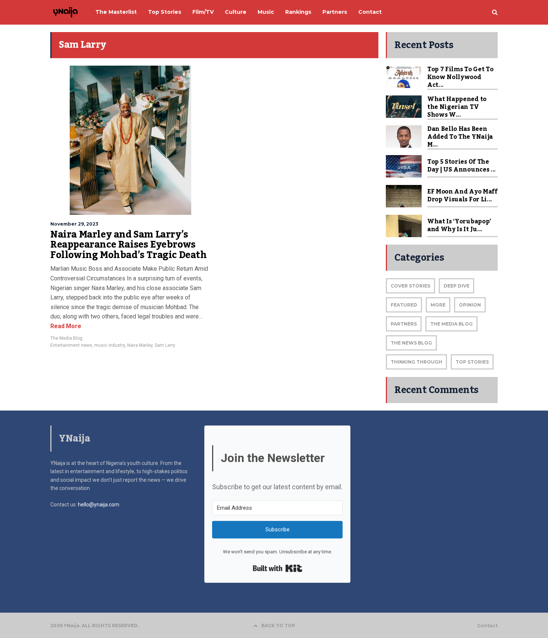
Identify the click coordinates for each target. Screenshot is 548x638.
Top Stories (472, 362)
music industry (109, 345)
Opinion (470, 305)
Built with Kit (277, 568)
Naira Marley (139, 345)
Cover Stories (410, 286)
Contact (487, 626)
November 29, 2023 (74, 224)
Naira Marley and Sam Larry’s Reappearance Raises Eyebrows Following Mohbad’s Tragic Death (128, 244)
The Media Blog (66, 338)
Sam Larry (165, 345)
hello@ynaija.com (98, 504)
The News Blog (411, 343)
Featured (404, 305)
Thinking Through (416, 362)
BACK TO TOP (278, 625)
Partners (404, 324)
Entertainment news (71, 345)
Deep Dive (456, 286)
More (438, 305)
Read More (65, 326)
